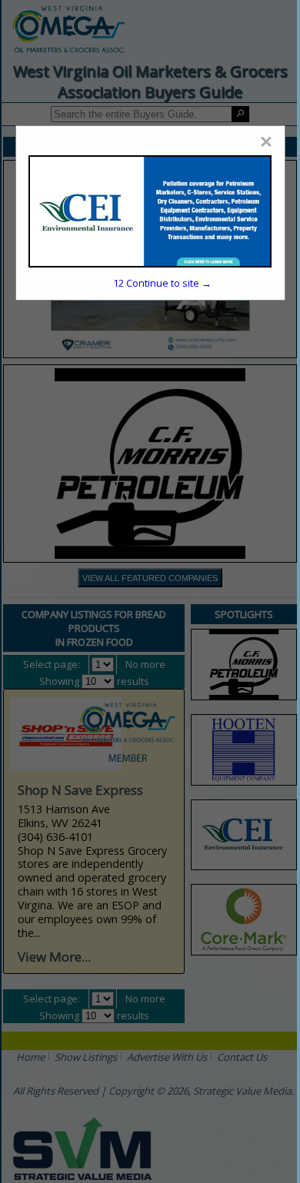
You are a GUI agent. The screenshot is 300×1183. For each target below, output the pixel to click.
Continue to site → (162, 283)
